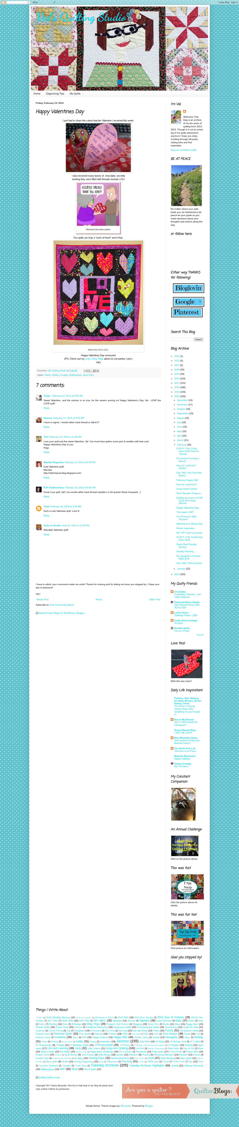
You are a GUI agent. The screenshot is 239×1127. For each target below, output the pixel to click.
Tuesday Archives (105, 1065)
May (179, 431)
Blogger (149, 1106)
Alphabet (117, 1020)
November (182, 404)
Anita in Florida (52, 525)
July (179, 422)
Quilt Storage (88, 1055)
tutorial (174, 1065)
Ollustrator (125, 1106)
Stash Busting (167, 1058)
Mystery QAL (81, 1052)
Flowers (112, 1033)
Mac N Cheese (181, 766)
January (181, 568)
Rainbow (133, 1054)
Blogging (137, 1024)
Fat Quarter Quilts (189, 1030)
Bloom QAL (153, 1024)
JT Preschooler (44, 1045)
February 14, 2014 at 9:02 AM (67, 395)
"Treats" (39, 1017)
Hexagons (171, 1037)
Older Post (154, 599)
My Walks (65, 1051)
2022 (177, 360)
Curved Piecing (55, 1031)
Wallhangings (75, 375)
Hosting (54, 1041)
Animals (131, 1021)
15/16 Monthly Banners (58, 1017)
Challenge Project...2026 (185, 615)
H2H (84, 1037)
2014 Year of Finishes (170, 1017)
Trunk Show (80, 1066)
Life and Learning (57, 1048)
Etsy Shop (110, 1031)
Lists (78, 1048)
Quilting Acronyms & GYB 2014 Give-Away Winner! (189, 500)
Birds (65, 1024)
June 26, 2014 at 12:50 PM (75, 525)
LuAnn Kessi (181, 612)
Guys (75, 1037)
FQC (145, 1033)
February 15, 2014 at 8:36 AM (80, 487)
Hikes (187, 1037)
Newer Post (42, 599)
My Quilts (75, 93)
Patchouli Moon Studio (187, 602)
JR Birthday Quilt (178, 1041)
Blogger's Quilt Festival (118, 1024)
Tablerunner (112, 1062)
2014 (177, 396)
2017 (177, 383)
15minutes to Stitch (104, 1017)
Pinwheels (141, 1051)
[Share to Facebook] (94, 370)
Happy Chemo (100, 1037)
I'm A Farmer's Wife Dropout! (186, 518)
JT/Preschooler (103, 1045)
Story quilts (51, 1061)
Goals (187, 1033)
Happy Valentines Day (187, 507)
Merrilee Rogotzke (54, 462)
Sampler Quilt (42, 1058)
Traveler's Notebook (48, 1066)
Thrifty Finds (179, 1062)
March (180, 440)
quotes (119, 1054)
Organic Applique (182, 758)
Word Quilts (88, 375)
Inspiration (105, 1041)
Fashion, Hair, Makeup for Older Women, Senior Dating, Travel (187, 701)
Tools (200, 1062)
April (179, 435)
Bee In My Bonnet (184, 719)
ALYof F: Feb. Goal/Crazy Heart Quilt (189, 538)
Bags (200, 1021)
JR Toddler (195, 1041)
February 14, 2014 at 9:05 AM (68, 418)
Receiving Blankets (164, 1054)
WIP (62, 1069)
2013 (177, 574)
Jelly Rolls (144, 1041)
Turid (46, 506)
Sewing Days (97, 1058)
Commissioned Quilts (148, 1027)
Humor (93, 1041)
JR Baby (159, 1041)
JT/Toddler (173, 1045)
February (182, 444)
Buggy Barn (192, 1024)
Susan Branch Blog (185, 730)
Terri (46, 437)
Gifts (156, 1034)
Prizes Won (192, 1051)
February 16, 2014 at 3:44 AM (65, 506)
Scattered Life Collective (61, 1058)
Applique (144, 1020)
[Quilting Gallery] (48, 1077)
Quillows (58, 1055)
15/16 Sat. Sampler (83, 1017)
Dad (68, 1031)
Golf (198, 1034)
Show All (200, 635)
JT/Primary (125, 1045)
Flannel (99, 1033)
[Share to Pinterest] (97, 370)
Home (36, 93)
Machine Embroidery (156, 1048)
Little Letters (94, 1048)
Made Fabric (173, 1048)
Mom (200, 1048)
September (183, 413)
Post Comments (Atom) (62, 604)
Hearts (48, 375)
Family (169, 1030)
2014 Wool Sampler (143, 1017)
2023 (177, 356)
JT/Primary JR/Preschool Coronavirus (149, 1045)
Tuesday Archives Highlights (146, 1065)
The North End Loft (184, 748)
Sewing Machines (120, 1058)
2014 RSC (123, 1017)
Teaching (126, 1061)
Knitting (189, 1045)
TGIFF (141, 1062)
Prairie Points (175, 1052)
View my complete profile (183, 150)
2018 (177, 378)
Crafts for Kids (190, 1027)
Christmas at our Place (185, 751)
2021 (177, 365)
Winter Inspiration (185, 528)
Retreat (196, 1055)
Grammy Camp (43, 1037)
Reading (146, 1055)
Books (166, 1024)
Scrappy (64, 375)
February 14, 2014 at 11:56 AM (65, 437)
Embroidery (95, 1031)
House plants (67, 1042)
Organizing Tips (55, 93)
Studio (65, 1061)
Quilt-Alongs (104, 1054)
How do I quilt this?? (186, 484)
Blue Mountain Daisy (185, 737)
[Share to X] (91, 370)
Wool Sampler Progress (188, 493)
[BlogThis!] (88, 370)
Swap (101, 1062)
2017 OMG (52, 1021)
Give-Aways (170, 1033)
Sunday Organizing (83, 1061)
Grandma (60, 1037)
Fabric (156, 1030)
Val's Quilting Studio (81, 17)
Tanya (47, 395)
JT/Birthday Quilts (79, 1045)
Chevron (78, 1027)
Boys (177, 1024)
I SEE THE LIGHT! (183, 733)
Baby (178, 1020)
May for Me (188, 1048)
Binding (53, 1024)
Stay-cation (186, 1058)
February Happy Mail (187, 480)
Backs (191, 1021)
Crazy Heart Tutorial (186, 488)
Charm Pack (62, 1027)
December (182, 400)
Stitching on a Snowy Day (189, 523)
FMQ (125, 1033)
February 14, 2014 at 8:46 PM (80, 462)
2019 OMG (84, 1021)
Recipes (183, 1054)
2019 (177, 374)
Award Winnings (164, 1021)
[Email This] (85, 370)
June (180, 426)
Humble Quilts (182, 628)
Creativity (40, 1031)
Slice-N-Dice (139, 1058)
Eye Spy (123, 1030)
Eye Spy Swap (140, 1030)
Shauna (48, 418)
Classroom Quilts (122, 1027)
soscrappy (180, 591)
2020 (177, 369)
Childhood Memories (97, 1027)
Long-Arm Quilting (117, 1048)
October (181, 409)
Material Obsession (185, 756)
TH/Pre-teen (153, 1062)
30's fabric (99, 1020)
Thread (165, 1062)
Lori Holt (140, 1048)
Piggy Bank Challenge (101, 1051)
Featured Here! (43, 1034)
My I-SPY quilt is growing (189, 532)
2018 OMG (67, 1020)
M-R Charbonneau (54, 487)
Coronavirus (171, 1027)
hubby (79, 1041)
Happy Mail (120, 1037)
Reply (46, 408)
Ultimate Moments (193, 1065)
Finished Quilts (63, 1033)
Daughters (79, 1030)
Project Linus (42, 1054)
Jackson (122, 1041)
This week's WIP (184, 512)
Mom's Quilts (47, 1051)
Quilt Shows (71, 1054)
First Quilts (84, 1033)
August (181, 418)
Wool (75, 1069)
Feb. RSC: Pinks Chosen (189, 563)
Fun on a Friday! (182, 631)
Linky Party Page (94, 358)
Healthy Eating (141, 1037)
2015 (177, 392)
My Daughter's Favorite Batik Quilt (188, 557)
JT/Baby (60, 1045)
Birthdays (76, 1024)
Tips (190, 1061)
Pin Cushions (125, 1052)
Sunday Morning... (185, 551)
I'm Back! (178, 623)
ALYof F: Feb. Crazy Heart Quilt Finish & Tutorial (187, 451)
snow (151, 1058)
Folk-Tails (136, 1034)
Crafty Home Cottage (185, 620)
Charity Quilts (43, 1027)
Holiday (55, 375)
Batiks (42, 1024)
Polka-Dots (157, 1051)
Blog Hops (93, 1023)
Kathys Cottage (182, 763)
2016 (177, 387)
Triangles (66, 1066)
